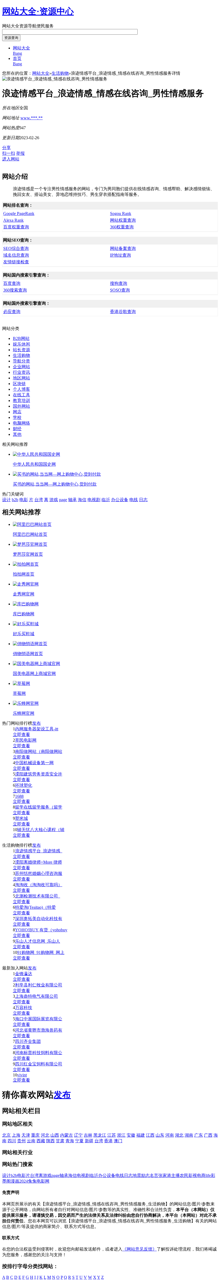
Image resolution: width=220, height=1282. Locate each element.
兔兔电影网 (38, 1181)
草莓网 (19, 693)
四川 (12, 1141)
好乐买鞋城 (23, 633)
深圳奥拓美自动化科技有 (38, 918)
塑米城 (21, 818)
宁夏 (79, 1141)
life (208, 1175)
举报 (20, 153)
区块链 (19, 383)
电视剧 (93, 499)
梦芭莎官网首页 (28, 554)
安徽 (131, 1135)
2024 (23, 1181)
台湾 (38, 499)
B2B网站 (21, 338)
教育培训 (21, 400)
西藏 (40, 1141)
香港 (108, 1141)
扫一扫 (8, 153)
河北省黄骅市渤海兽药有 (38, 1030)
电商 (201, 1175)
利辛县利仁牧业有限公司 (38, 985)
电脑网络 (21, 423)
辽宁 (78, 1135)
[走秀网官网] (26, 584)
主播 (175, 1175)
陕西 (50, 1141)
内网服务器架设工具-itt (36, 729)
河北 (45, 1135)
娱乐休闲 (21, 344)
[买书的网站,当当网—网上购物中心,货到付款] (57, 474)
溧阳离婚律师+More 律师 (38, 862)
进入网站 (10, 159)
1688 (19, 796)
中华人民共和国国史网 (34, 464)
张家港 (164, 1175)
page (63, 499)
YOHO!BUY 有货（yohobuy (41, 930)
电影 (23, 499)
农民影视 (188, 1175)
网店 (17, 412)
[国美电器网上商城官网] (36, 663)
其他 (17, 434)
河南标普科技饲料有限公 (38, 1052)
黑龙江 (99, 1135)
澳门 (118, 1141)
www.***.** (31, 118)
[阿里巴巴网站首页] (32, 524)
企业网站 (21, 366)
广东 (198, 1135)
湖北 (179, 1135)
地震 (137, 1175)
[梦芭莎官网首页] (30, 544)
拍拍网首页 (23, 574)
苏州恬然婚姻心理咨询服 (38, 873)
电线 (133, 499)
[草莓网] (21, 683)
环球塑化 (23, 785)
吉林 (88, 1135)
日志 (143, 499)
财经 (17, 428)
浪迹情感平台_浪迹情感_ (38, 851)
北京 (6, 1135)
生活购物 (60, 73)
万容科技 (23, 1007)
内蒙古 (66, 1135)
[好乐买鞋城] (26, 624)
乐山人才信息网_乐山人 (37, 941)
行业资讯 (21, 372)
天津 (25, 1135)
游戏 (53, 499)
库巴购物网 (23, 614)
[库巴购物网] (26, 604)
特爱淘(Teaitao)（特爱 (35, 907)
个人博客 (21, 389)
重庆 (35, 1135)
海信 (82, 499)
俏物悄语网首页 (28, 653)
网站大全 (40, 73)
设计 (6, 499)
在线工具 (21, 395)
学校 (17, 417)
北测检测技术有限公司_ (37, 896)
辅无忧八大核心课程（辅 (40, 829)
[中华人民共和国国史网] (36, 454)
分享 (6, 147)
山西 (54, 1135)
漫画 (15, 1181)
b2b (15, 499)
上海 (16, 1135)
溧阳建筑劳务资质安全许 (38, 774)
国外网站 (21, 406)
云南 (31, 1141)
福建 (140, 1135)
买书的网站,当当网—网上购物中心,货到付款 (55, 484)
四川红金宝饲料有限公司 (38, 1064)
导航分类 (21, 361)
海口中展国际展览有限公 (38, 1019)
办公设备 (119, 499)
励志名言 (149, 1175)
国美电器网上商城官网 (34, 673)
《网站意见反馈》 (139, 1249)
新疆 (89, 1141)
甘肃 (60, 1141)
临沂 (105, 499)
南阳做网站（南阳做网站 (38, 751)
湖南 (189, 1135)
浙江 (121, 1135)
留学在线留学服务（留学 (38, 807)
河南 (169, 1135)
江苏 (111, 1135)
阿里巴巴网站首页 (30, 534)
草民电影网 (25, 740)
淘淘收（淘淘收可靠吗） (38, 884)
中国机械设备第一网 (34, 762)
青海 (69, 1141)
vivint (22, 1075)
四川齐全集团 (28, 1041)
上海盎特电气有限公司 (36, 996)
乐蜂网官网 (23, 713)
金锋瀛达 (23, 973)
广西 (208, 1135)
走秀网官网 (23, 594)
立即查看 (21, 734)
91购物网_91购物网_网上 (40, 952)
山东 (160, 1135)
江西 (150, 1135)
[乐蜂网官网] (26, 703)
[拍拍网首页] (26, 564)
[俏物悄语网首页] (30, 643)
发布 (36, 723)
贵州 (21, 1141)
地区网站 (21, 378)
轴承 (72, 499)
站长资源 (21, 349)
